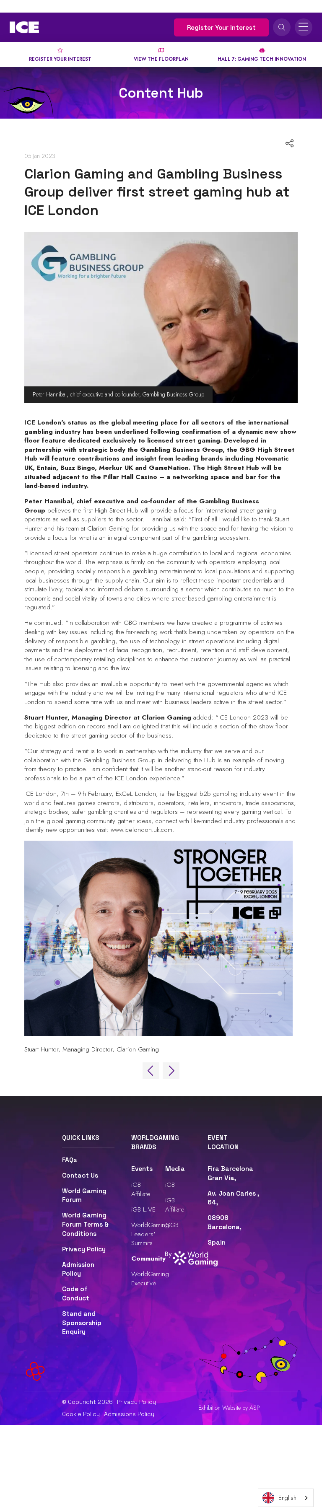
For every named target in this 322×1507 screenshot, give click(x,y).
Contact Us (80, 1175)
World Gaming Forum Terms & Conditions (85, 1224)
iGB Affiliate (141, 1189)
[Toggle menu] (303, 27)
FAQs (69, 1160)
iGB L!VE (143, 1209)
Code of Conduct (75, 1293)
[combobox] (286, 1498)
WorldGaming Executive (150, 1278)
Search (282, 27)
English (287, 1497)
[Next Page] (171, 1070)
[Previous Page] (151, 1070)
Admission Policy (78, 1269)
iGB (170, 1184)
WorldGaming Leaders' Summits (150, 1234)
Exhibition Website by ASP (229, 1408)
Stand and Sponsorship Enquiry (81, 1323)
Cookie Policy (81, 1414)
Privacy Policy (84, 1249)
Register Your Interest (221, 27)
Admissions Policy (129, 1414)
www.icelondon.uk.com (141, 829)
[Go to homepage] (24, 27)
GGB (172, 1225)
